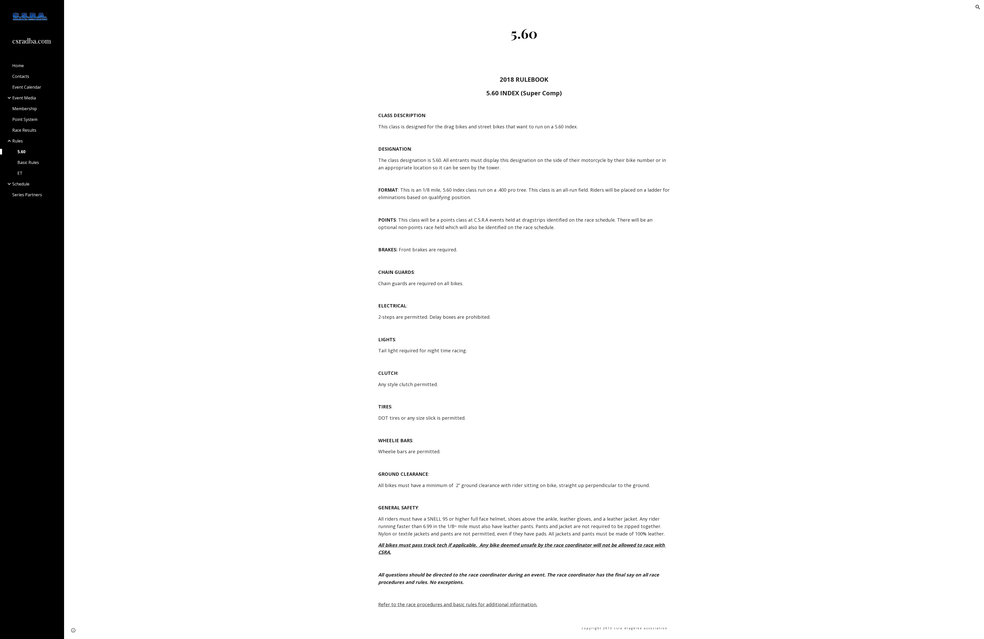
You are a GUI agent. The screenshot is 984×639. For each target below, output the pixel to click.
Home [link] (18, 65)
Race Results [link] (24, 130)
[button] (978, 7)
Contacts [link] (20, 76)
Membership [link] (24, 108)
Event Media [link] (24, 98)
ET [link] (20, 173)
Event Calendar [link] (26, 87)
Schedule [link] (20, 184)
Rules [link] (17, 141)
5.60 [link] (21, 151)
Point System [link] (24, 119)
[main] (524, 33)
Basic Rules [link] (28, 162)
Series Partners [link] (27, 195)
